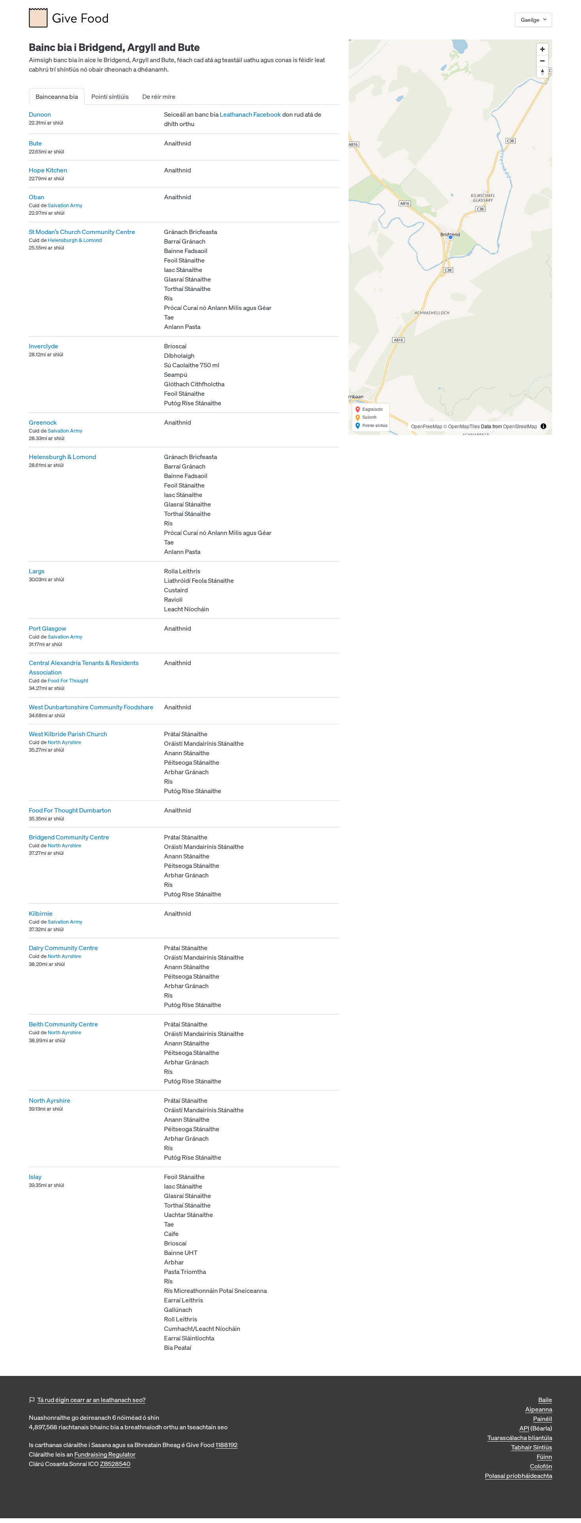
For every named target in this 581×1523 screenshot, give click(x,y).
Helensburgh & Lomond (75, 240)
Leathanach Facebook (250, 114)
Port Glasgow (47, 628)
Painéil (542, 1418)
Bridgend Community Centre (69, 837)
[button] (450, 237)
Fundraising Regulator (105, 1454)
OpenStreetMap (520, 426)
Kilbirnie (41, 913)
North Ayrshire (64, 742)
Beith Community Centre (63, 1024)
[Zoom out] (542, 60)
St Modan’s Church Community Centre (82, 231)
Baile (545, 1399)
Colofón (541, 1466)
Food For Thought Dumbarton (70, 810)
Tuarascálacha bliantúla (519, 1437)
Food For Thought (68, 680)
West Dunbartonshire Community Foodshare (91, 707)
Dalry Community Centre (63, 947)
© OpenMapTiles (461, 426)
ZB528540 (115, 1463)
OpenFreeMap (426, 426)
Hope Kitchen (48, 170)
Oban (36, 197)
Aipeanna (538, 1409)
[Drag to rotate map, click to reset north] (542, 72)
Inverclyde (43, 346)
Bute (35, 143)
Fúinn (544, 1456)
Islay (35, 1176)
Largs (37, 571)
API (524, 1428)
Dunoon (40, 114)
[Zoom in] (542, 49)
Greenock (43, 422)
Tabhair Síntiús (531, 1447)
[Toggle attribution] (543, 426)
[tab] (57, 96)
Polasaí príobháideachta (518, 1475)
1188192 (226, 1444)
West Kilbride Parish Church (68, 733)
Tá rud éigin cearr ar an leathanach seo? (91, 1399)
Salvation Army (65, 205)
